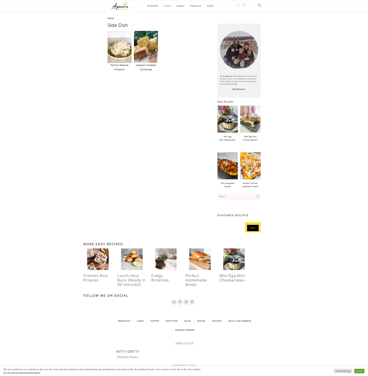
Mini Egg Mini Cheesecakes (232, 277)
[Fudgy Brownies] (165, 259)
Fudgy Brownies (160, 277)
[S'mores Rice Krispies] (97, 259)
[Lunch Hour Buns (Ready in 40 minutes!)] (131, 259)
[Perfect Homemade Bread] (199, 259)
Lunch (167, 5)
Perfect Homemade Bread (196, 280)
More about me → (239, 89)
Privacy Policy (127, 357)
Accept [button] (359, 371)
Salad (210, 5)
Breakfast (152, 5)
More (253, 228)
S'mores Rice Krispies (95, 277)
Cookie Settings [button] (343, 371)
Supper (181, 5)
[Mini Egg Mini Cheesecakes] (234, 259)
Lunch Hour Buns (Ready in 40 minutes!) (131, 280)
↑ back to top (184, 343)
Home (111, 18)
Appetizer (195, 5)
